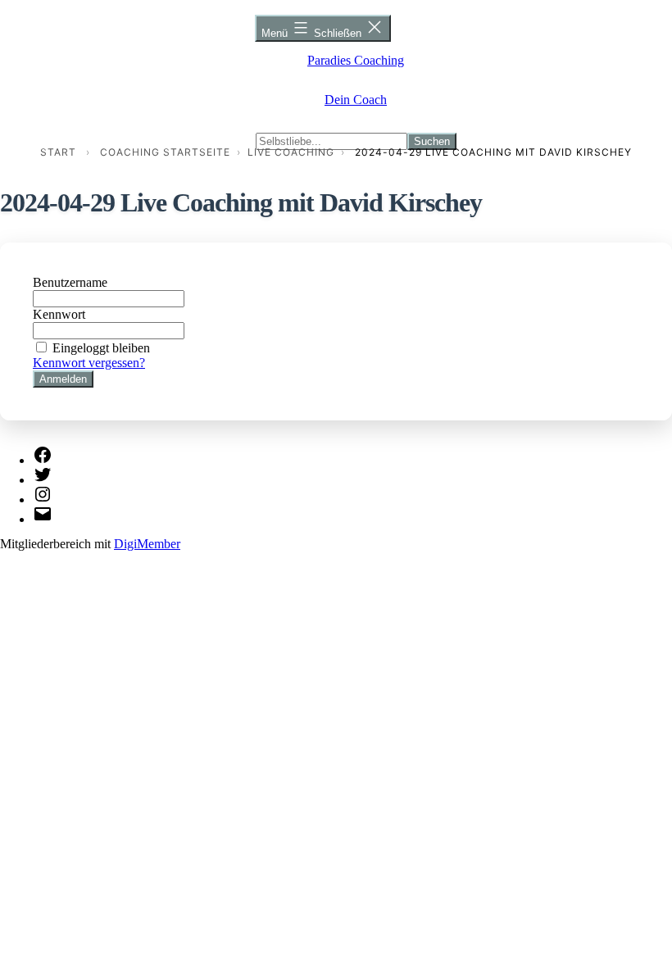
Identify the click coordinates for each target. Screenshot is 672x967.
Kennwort (59, 314)
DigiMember (147, 544)
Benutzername (70, 282)
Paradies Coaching (355, 60)
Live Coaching (290, 152)
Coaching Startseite (165, 152)
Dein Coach (356, 100)
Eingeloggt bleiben (101, 348)
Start (58, 152)
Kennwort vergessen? (89, 363)
